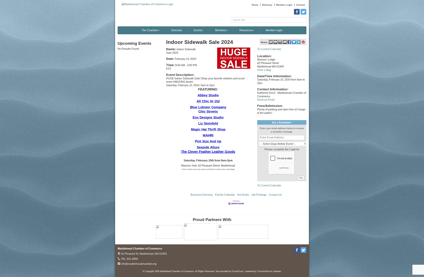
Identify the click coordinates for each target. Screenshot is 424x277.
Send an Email (266, 99)
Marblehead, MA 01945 (144, 253)
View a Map (264, 70)
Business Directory (202, 194)
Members (220, 30)
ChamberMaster (264, 271)
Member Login (274, 30)
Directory (176, 30)
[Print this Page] (271, 42)
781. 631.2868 (129, 258)
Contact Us (275, 194)
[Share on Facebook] (289, 42)
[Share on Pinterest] (303, 42)
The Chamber (150, 30)
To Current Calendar (269, 49)
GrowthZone (237, 271)
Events (198, 30)
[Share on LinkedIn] (299, 42)
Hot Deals (243, 194)
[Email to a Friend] (275, 42)
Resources (245, 30)
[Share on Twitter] (294, 42)
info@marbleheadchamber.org (138, 263)
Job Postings (258, 194)
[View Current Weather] (285, 42)
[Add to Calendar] (280, 42)
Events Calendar (225, 194)
